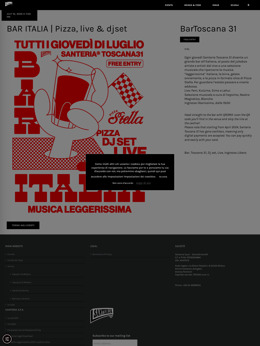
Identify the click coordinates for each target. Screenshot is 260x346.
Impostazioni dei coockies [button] (139, 176)
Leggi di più (143, 183)
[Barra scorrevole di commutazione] (248, 5)
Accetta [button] (163, 176)
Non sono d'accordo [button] (122, 183)
